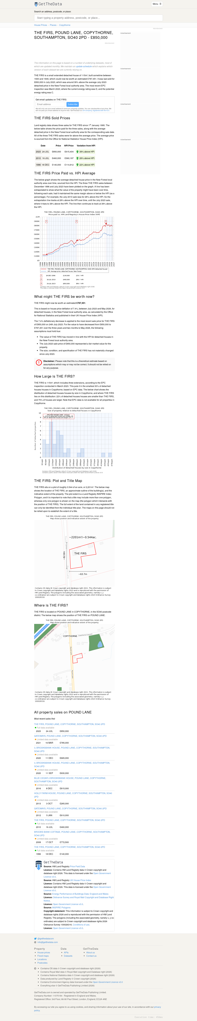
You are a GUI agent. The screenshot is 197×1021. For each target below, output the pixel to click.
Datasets (68, 955)
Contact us (91, 955)
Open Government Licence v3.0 (68, 904)
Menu (157, 3)
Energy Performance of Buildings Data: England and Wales (80, 893)
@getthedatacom (46, 938)
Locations (42, 959)
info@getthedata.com (48, 942)
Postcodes (42, 962)
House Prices (40, 24)
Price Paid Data (77, 866)
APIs (66, 952)
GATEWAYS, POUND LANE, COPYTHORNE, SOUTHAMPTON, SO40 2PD (70, 735)
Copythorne (64, 24)
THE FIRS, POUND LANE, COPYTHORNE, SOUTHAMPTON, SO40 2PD (69, 724)
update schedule (84, 66)
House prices (43, 952)
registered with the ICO (101, 110)
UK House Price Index (80, 880)
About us (90, 952)
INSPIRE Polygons (61, 907)
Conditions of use (81, 924)
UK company (87, 110)
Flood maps (43, 955)
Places (53, 24)
